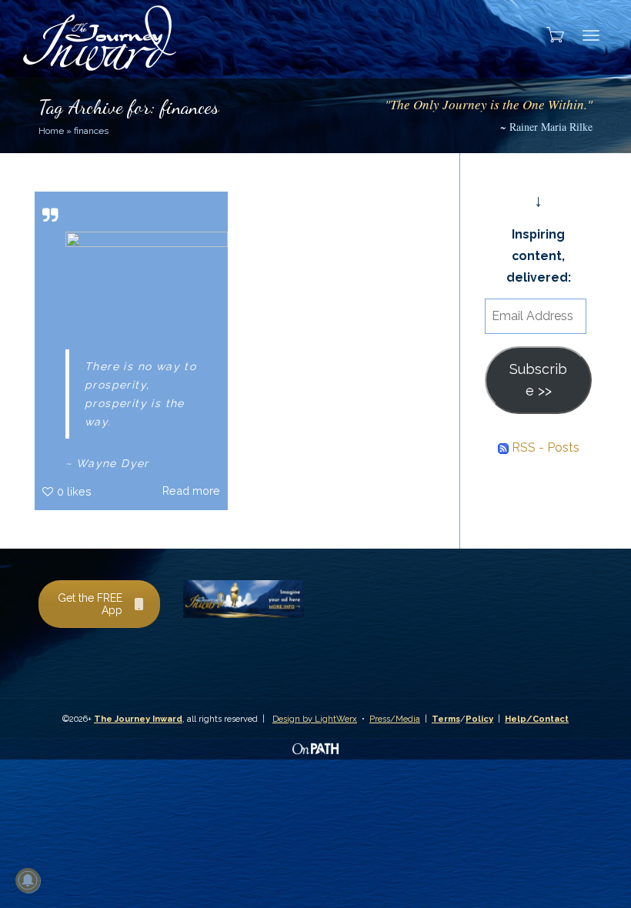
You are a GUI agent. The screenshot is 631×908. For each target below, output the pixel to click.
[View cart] (551, 34)
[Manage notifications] (27, 880)
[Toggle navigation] (591, 35)
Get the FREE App (90, 604)
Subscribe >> (538, 380)
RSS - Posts (544, 447)
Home (51, 130)
